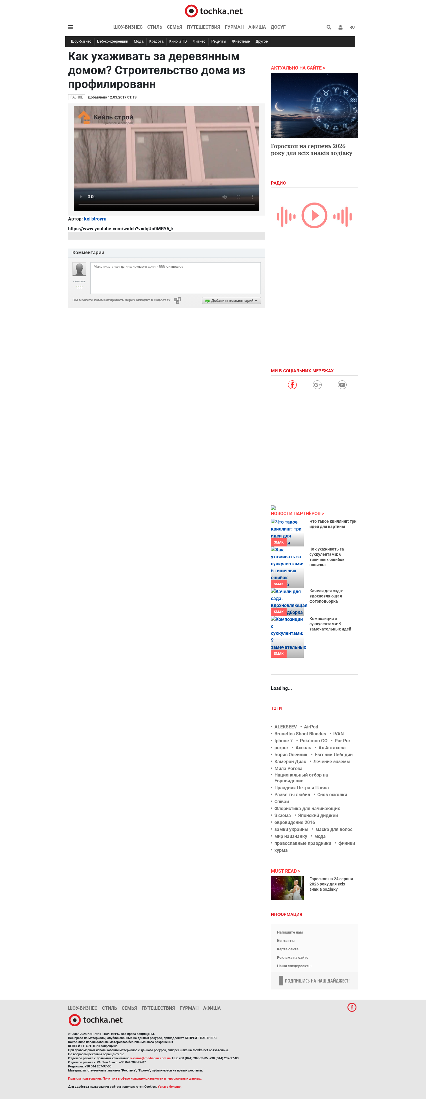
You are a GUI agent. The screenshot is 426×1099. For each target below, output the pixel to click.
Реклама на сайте (292, 957)
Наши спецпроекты (294, 966)
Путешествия (203, 27)
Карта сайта (287, 949)
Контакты (286, 940)
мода (320, 836)
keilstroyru (95, 219)
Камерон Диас (290, 761)
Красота (156, 41)
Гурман (234, 27)
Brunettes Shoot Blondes (300, 734)
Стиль (154, 27)
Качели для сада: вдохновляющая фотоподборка (326, 596)
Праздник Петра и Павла (301, 787)
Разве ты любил (292, 794)
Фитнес (199, 41)
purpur (281, 747)
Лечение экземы (331, 761)
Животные (241, 41)
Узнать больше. (169, 1087)
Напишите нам (290, 932)
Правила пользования (84, 1078)
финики (346, 843)
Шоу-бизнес (128, 27)
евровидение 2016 (294, 822)
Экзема (282, 815)
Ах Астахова (332, 747)
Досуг (278, 27)
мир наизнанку (290, 836)
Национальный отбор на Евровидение (301, 777)
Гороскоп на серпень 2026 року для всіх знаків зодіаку (311, 149)
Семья (174, 27)
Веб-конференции (112, 41)
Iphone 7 (283, 740)
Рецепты (218, 41)
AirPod (311, 727)
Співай (281, 801)
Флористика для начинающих (307, 808)
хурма (281, 850)
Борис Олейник (290, 754)
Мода (138, 41)
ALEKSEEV (285, 727)
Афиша (257, 27)
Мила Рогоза (288, 768)
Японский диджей (318, 815)
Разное (76, 97)
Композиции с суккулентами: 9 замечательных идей (330, 623)
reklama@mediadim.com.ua (150, 1058)
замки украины (291, 829)
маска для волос (334, 829)
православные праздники (302, 843)
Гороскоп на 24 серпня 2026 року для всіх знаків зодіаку (331, 884)
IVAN (338, 734)
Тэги (277, 708)
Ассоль (303, 747)
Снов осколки (332, 794)
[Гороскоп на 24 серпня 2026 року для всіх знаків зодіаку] (287, 888)
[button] (340, 27)
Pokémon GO (313, 740)
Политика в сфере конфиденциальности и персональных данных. (152, 1078)
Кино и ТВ (178, 41)
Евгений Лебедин (334, 754)
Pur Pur (342, 740)
